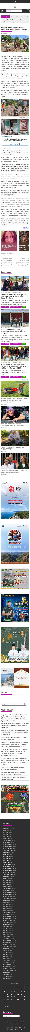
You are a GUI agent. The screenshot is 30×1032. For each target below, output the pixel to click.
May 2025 (6, 858)
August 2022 (6, 924)
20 (14, 996)
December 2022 (7, 916)
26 (11, 999)
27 (14, 999)
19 (11, 996)
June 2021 (6, 952)
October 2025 (7, 848)
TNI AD (23, 306)
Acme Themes (19, 1029)
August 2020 (6, 972)
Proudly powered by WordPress (12, 1027)
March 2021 (6, 958)
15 (21, 994)
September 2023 (8, 898)
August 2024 (6, 876)
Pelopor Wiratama (16, 292)
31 (4, 1002)
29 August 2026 (6, 292)
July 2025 (5, 854)
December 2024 (7, 868)
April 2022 (6, 932)
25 (8, 999)
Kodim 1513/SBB (5, 306)
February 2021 (7, 960)
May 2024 (6, 882)
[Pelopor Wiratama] (2, 10)
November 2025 (7, 846)
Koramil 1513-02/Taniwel (8, 253)
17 (4, 996)
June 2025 (6, 856)
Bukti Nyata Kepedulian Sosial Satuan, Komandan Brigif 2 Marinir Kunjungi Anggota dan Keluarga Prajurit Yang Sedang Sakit (14, 744)
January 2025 (6, 866)
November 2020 (7, 966)
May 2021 (6, 954)
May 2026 (6, 834)
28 (18, 999)
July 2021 (5, 950)
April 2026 (6, 836)
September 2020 (8, 970)
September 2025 (8, 850)
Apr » (8, 1006)
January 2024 (6, 890)
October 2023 (7, 896)
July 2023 (5, 902)
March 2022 (6, 934)
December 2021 (7, 940)
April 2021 (6, 956)
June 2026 (6, 832)
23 (24, 996)
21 (18, 996)
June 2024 (6, 880)
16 (24, 994)
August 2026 (6, 828)
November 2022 (7, 918)
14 (18, 994)
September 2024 (8, 874)
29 (21, 999)
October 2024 (7, 872)
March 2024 (6, 886)
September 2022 (8, 922)
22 (21, 996)
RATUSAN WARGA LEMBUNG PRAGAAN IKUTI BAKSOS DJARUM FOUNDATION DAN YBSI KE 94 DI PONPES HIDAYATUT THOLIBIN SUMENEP (15, 760)
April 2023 (6, 908)
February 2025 (7, 864)
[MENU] (28, 11)
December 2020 (7, 964)
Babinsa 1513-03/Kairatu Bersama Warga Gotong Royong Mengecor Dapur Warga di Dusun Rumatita (22, 262)
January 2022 (6, 938)
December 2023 (7, 892)
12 (11, 994)
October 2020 (7, 968)
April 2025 (6, 860)
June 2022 (6, 928)
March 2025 (6, 862)
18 (8, 996)
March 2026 (6, 838)
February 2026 (7, 840)
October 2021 (7, 944)
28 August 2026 (6, 362)
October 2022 (7, 920)
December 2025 (7, 844)
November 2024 (7, 870)
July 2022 (5, 926)
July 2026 (5, 830)
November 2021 (7, 942)
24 (4, 999)
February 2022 (7, 936)
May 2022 (6, 930)
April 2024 (6, 884)
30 (24, 999)
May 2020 (6, 978)
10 (4, 994)
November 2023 (7, 894)
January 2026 (6, 842)
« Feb (4, 1006)
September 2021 (8, 946)
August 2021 (6, 948)
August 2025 (6, 852)
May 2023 (6, 906)
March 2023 (6, 910)
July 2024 (5, 878)
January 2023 (6, 914)
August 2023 (6, 900)
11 (8, 994)
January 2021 (6, 962)
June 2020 (6, 976)
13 (14, 994)
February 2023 (7, 912)
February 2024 (7, 888)
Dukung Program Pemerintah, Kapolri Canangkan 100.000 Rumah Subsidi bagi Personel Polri (6, 262)
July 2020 (5, 974)
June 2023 (6, 904)
